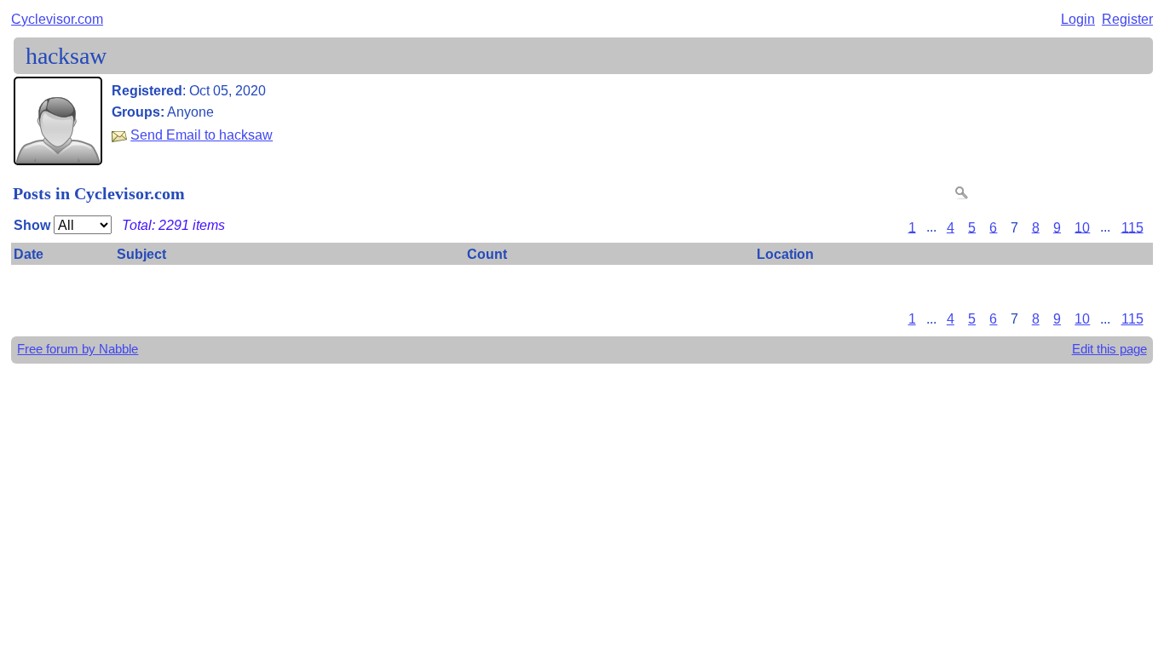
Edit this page (1109, 349)
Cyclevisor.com (57, 18)
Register (1127, 18)
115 (1132, 226)
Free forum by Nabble (77, 349)
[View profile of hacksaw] (58, 153)
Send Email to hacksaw (201, 134)
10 (1082, 226)
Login (1078, 18)
